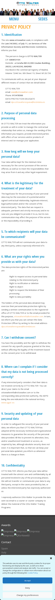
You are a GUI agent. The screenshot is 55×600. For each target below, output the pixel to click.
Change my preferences (28, 595)
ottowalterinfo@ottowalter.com (28, 316)
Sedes (43, 19)
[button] (51, 558)
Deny (27, 587)
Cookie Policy (33, 573)
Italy (3, 552)
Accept (27, 580)
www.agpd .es (7, 402)
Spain (4, 548)
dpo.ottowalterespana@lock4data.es (28, 102)
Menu (14, 19)
